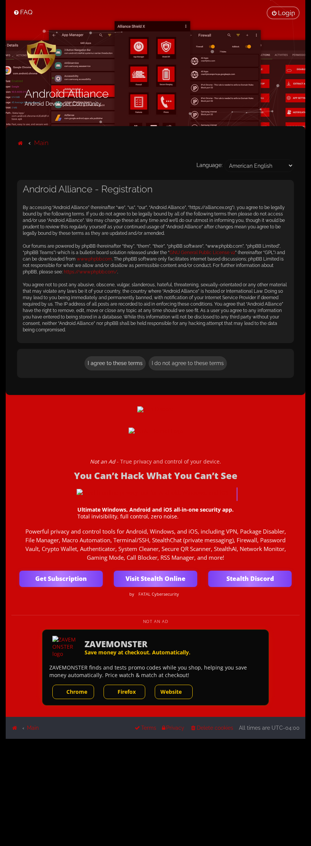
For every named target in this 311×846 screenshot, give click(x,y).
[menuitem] (23, 12)
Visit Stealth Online (155, 578)
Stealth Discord (250, 578)
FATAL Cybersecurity (158, 594)
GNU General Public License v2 (202, 252)
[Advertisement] (155, 792)
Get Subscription (61, 578)
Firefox (127, 691)
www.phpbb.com (94, 259)
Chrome (76, 691)
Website (171, 691)
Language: (209, 165)
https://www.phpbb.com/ (90, 272)
